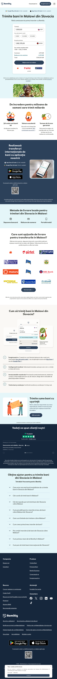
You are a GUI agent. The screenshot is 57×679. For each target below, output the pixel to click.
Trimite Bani (33, 563)
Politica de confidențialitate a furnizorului (39, 625)
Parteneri (5, 600)
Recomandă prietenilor (10, 608)
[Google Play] (15, 171)
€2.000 (24, 36)
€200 (17, 36)
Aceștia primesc (18, 40)
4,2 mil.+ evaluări (41, 11)
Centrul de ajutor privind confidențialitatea (39, 630)
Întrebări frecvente (35, 589)
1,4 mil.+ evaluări (17, 11)
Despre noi (6, 563)
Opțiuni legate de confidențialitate (13, 630)
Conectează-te (33, 3)
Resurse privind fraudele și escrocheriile (15, 597)
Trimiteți (16, 26)
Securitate (6, 634)
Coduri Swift (6, 593)
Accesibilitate (16, 634)
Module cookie (26, 634)
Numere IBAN (7, 604)
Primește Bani (34, 567)
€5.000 (32, 36)
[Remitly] (6, 4)
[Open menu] (54, 3)
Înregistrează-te (45, 3)
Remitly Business (34, 570)
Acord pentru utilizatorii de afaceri (27, 621)
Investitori (6, 567)
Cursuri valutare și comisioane (12, 589)
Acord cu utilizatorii (9, 621)
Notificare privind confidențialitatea (13, 625)
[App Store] (15, 177)
